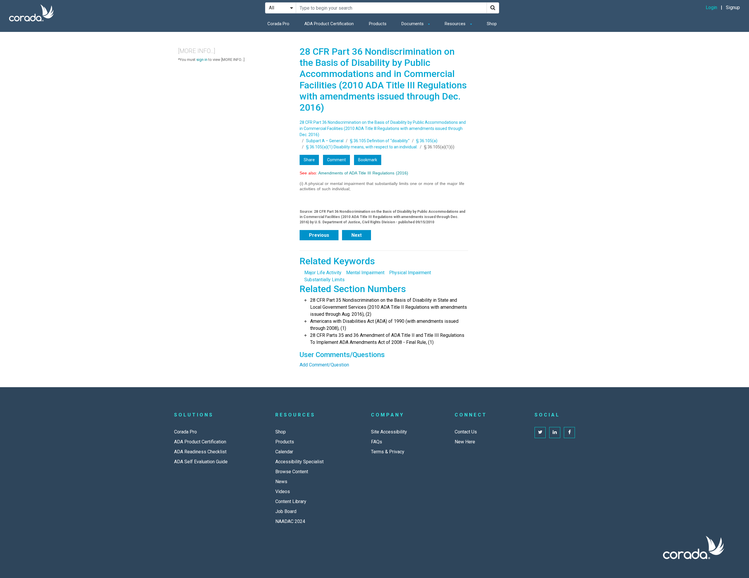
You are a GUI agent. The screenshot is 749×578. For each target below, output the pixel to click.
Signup (733, 7)
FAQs (376, 442)
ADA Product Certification (329, 23)
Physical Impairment (410, 272)
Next (356, 235)
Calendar (284, 451)
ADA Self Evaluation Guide (201, 461)
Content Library (290, 501)
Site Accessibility (389, 432)
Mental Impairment (365, 272)
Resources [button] (456, 23)
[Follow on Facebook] (569, 432)
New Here (465, 442)
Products (377, 23)
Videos (282, 491)
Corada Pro (278, 23)
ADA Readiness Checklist (200, 451)
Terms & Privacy (387, 451)
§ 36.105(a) (426, 140)
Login (711, 7)
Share (309, 159)
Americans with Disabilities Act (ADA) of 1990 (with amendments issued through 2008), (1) (384, 324)
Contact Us (466, 432)
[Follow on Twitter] (540, 432)
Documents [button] (413, 23)
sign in (201, 59)
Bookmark (367, 159)
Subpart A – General (324, 140)
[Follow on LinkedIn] (554, 432)
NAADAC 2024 (290, 521)
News (281, 481)
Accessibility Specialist (299, 461)
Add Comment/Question (324, 365)
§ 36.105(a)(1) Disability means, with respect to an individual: (362, 147)
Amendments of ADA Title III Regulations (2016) (363, 173)
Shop (492, 23)
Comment (336, 159)
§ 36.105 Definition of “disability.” (380, 140)
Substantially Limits (324, 279)
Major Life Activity (322, 272)
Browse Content (291, 471)
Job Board (285, 511)
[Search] (493, 7)
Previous (319, 235)
